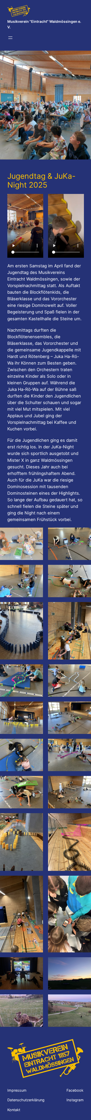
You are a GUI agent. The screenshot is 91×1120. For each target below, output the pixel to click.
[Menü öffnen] (10, 38)
